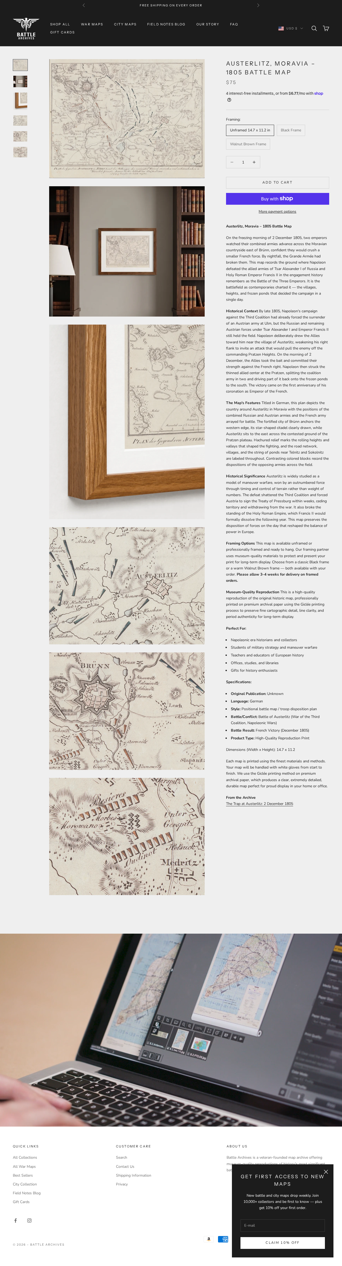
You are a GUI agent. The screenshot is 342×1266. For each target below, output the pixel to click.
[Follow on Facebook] (15, 1220)
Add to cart (277, 182)
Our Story (207, 24)
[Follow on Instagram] (29, 1220)
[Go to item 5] (20, 136)
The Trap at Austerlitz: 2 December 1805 (259, 803)
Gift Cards (62, 32)
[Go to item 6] (20, 152)
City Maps (125, 24)
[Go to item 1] (20, 65)
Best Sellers (23, 1175)
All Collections (25, 1157)
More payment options (277, 211)
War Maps (92, 24)
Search (121, 1157)
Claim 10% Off (283, 1242)
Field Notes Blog (166, 24)
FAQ (234, 24)
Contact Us (125, 1166)
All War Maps (24, 1166)
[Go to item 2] (20, 81)
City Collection (25, 1184)
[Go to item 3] (20, 101)
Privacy (122, 1184)
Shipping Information (133, 1175)
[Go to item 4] (20, 120)
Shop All (60, 24)
